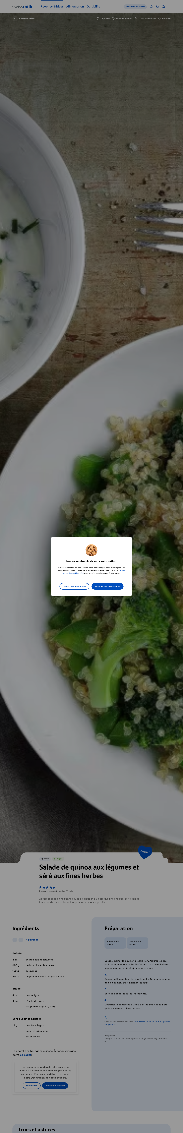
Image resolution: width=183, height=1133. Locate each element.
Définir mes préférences (74, 586)
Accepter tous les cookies (107, 586)
